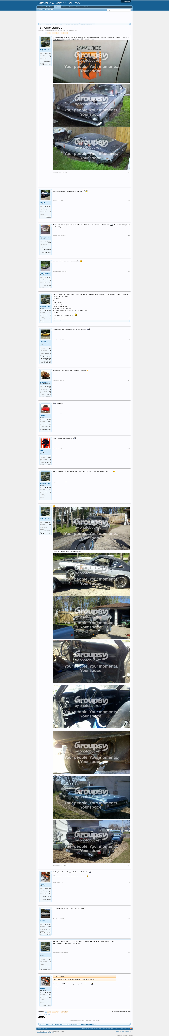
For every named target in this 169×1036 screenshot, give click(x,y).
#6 (129, 339)
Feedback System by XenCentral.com (46, 1032)
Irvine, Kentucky (47, 285)
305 (50, 348)
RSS (131, 1028)
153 (50, 282)
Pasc (41, 450)
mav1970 (42, 884)
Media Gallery (49, 6)
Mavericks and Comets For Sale (90, 1028)
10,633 (49, 890)
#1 (129, 172)
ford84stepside (44, 237)
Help (121, 1028)
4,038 (49, 242)
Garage (71, 6)
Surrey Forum (129, 1035)
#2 (129, 200)
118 (50, 391)
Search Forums (42, 9)
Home (41, 6)
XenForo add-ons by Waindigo (76, 1020)
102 (50, 929)
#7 (129, 380)
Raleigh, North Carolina (45, 932)
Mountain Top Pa (47, 896)
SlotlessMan (44, 382)
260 (50, 55)
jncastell (42, 415)
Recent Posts (51, 9)
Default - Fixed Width (42, 1028)
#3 (129, 235)
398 (50, 893)
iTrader (64, 6)
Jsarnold (42, 920)
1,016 (49, 421)
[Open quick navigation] (129, 24)
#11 (129, 865)
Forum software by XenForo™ (50, 1031)
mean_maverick (45, 273)
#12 (129, 882)
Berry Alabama (47, 249)
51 (50, 211)
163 (50, 352)
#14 (129, 952)
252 (50, 208)
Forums (58, 6)
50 (50, 58)
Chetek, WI (48, 394)
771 (50, 387)
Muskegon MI (48, 353)
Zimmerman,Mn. (47, 61)
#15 (129, 987)
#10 (129, 482)
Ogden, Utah (48, 426)
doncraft (42, 202)
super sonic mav (67, 30)
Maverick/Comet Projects (51, 30)
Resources (78, 6)
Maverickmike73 (58, 321)
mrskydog (43, 341)
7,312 (49, 279)
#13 (129, 918)
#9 (129, 448)
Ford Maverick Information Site (106, 1028)
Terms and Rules (120, 1031)
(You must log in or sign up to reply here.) (121, 1011)
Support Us (86, 6)
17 (62, 33)
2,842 (49, 926)
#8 (129, 414)
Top (128, 1028)
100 (50, 424)
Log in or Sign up (126, 1)
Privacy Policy (128, 1031)
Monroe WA (48, 212)
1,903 (49, 457)
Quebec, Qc (48, 462)
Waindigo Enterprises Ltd (94, 1020)
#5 (129, 318)
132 (50, 246)
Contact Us (117, 1028)
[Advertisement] (84, 16)
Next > (65, 33)
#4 (129, 271)
